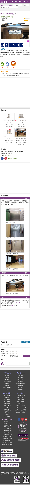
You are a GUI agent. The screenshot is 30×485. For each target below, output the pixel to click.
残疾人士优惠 (20, 401)
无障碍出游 (7, 426)
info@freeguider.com (19, 302)
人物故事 (7, 379)
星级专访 (7, 377)
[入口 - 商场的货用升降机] (15, 214)
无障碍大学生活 (7, 387)
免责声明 (10, 444)
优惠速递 (7, 397)
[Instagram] (22, 419)
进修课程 (7, 414)
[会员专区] (28, 1)
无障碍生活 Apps (7, 423)
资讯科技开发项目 (7, 438)
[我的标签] (15, 14)
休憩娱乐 (7, 17)
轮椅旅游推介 (7, 381)
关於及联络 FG (7, 440)
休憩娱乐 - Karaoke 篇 (20, 407)
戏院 (12, 17)
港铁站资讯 (7, 416)
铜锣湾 (2, 17)
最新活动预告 (7, 405)
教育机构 (20, 387)
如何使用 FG (7, 421)
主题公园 (20, 379)
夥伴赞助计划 (7, 430)
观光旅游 (20, 377)
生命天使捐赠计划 (7, 434)
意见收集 (4, 442)
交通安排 (20, 403)
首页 (3, 5)
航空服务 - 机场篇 (20, 412)
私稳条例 (4, 444)
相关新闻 (7, 383)
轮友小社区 (7, 401)
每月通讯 (7, 389)
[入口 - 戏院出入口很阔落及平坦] (15, 261)
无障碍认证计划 (7, 428)
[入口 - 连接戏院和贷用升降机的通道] (15, 246)
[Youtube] (26, 419)
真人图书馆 (7, 395)
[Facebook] (19, 419)
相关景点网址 (7, 155)
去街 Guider (9, 5)
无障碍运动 (7, 403)
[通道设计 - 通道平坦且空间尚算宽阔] (15, 285)
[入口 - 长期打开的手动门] (15, 230)
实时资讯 (7, 375)
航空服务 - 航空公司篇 (20, 410)
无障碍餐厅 (21, 375)
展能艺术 (7, 407)
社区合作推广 (7, 432)
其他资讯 (7, 385)
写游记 (26, 342)
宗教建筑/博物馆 (20, 383)
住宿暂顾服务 (20, 399)
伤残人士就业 (20, 397)
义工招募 (10, 442)
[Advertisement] (15, 92)
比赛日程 (7, 412)
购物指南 (20, 385)
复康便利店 (7, 399)
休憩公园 (20, 381)
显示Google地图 (13, 158)
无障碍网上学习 (21, 395)
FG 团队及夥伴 (7, 436)
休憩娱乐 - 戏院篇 (20, 405)
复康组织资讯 (7, 410)
